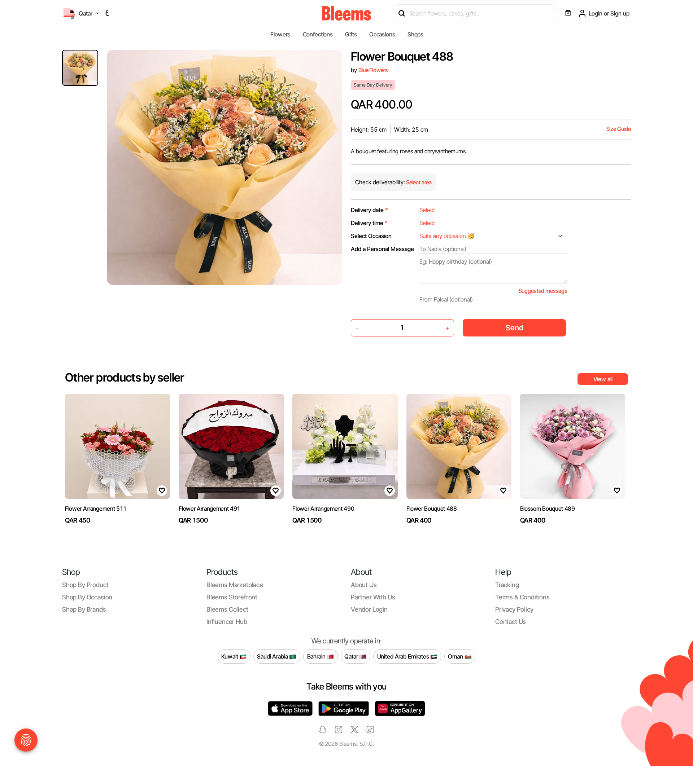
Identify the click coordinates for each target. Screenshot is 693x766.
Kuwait (230, 656)
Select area (418, 182)
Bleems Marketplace (234, 585)
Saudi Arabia (273, 656)
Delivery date (369, 209)
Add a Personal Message (382, 248)
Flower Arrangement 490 (323, 508)
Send (514, 327)
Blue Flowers (373, 70)
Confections (318, 34)
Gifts (351, 34)
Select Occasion (371, 235)
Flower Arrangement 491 (209, 508)
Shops (415, 34)
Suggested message (543, 290)
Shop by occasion (87, 597)
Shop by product (85, 585)
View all (603, 379)
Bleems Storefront (231, 597)
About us (364, 585)
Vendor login (369, 609)
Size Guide (618, 129)
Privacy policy (514, 609)
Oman (456, 656)
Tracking (507, 585)
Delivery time (369, 222)
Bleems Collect (227, 609)
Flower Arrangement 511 (96, 508)
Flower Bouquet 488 (431, 508)
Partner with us (373, 597)
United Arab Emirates (404, 656)
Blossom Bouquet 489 (547, 508)
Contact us (510, 621)
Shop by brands (84, 609)
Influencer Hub (226, 621)
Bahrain (317, 656)
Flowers (280, 34)
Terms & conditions (522, 597)
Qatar (351, 656)
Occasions (382, 34)
